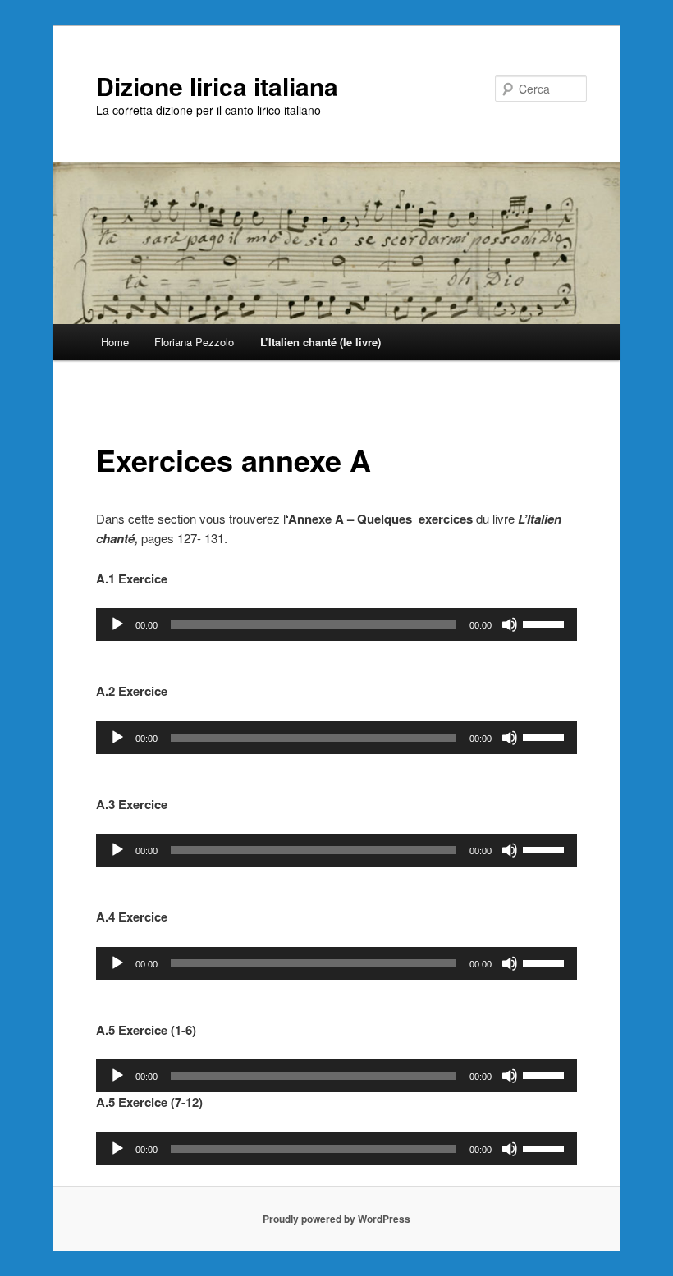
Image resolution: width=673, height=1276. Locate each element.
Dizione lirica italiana (217, 85)
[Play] (117, 624)
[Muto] (509, 624)
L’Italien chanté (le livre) (320, 342)
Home (115, 342)
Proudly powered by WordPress (336, 1218)
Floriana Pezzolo (194, 342)
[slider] (546, 623)
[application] (336, 624)
